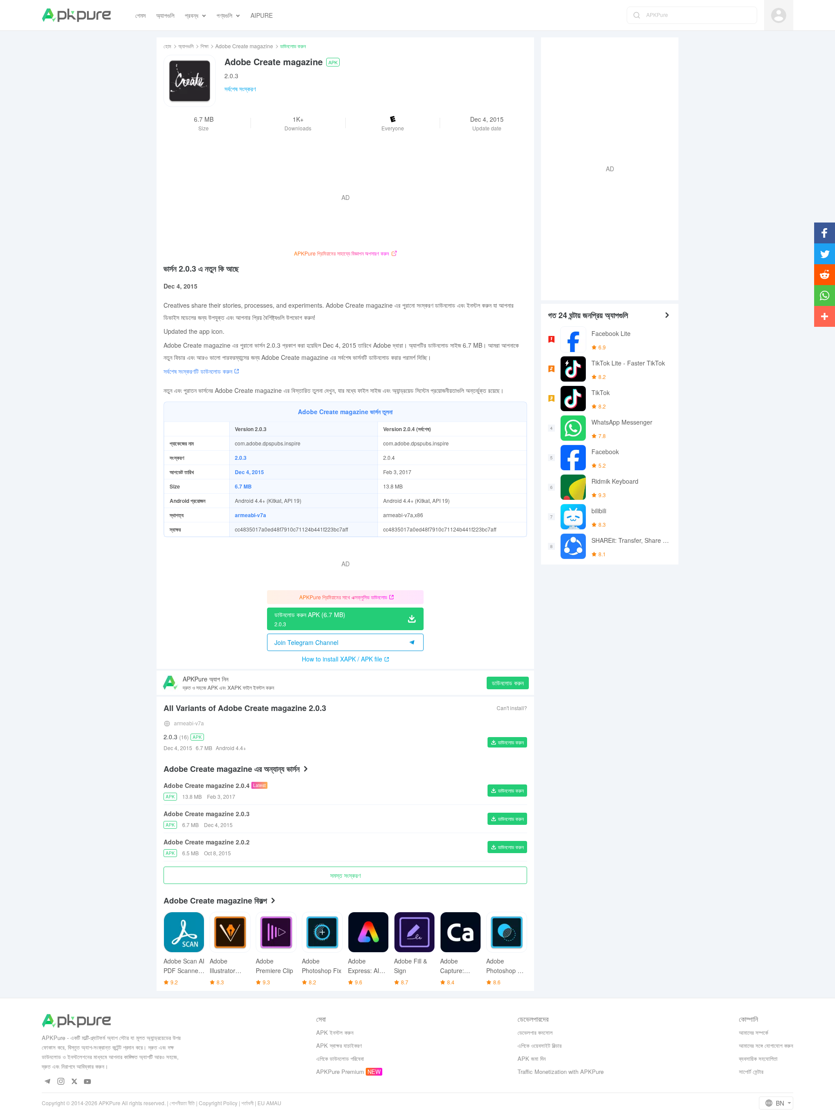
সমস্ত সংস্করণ (345, 875)
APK (332, 62)
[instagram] (60, 1081)
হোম (167, 46)
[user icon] (778, 15)
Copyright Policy (218, 1102)
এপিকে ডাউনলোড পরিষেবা (340, 1058)
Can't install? (512, 707)
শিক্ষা (204, 46)
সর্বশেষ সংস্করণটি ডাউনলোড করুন (198, 371)
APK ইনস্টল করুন (335, 1032)
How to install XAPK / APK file (342, 659)
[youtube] (87, 1081)
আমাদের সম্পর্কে (753, 1032)
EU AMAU (269, 1102)
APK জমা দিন (532, 1058)
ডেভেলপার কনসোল (535, 1032)
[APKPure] (76, 15)
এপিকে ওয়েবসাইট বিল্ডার (539, 1045)
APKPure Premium (340, 1071)
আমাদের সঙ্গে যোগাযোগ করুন (766, 1045)
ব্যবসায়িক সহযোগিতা (758, 1058)
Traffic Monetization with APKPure (561, 1071)
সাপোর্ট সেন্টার (751, 1071)
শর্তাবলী (247, 1102)
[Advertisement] (606, 167)
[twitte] (74, 1081)
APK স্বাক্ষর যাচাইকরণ (339, 1045)
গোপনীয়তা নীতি (182, 1102)
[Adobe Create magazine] (190, 81)
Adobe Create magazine (244, 46)
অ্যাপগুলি (186, 46)
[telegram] (47, 1081)
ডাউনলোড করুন (508, 682)
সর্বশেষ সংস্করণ (240, 88)
